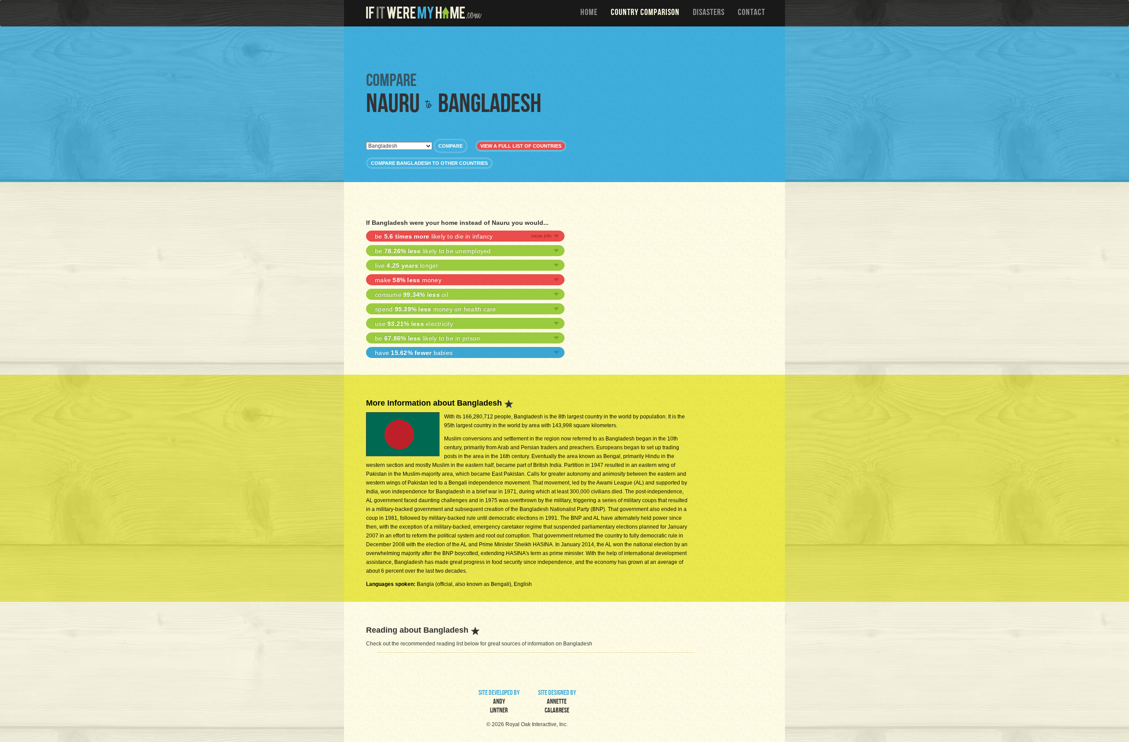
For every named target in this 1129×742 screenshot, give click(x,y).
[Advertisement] (566, 48)
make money (408, 279)
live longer (406, 265)
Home (589, 13)
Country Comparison (645, 13)
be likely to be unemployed (433, 250)
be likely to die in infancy (434, 236)
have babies (413, 352)
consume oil (411, 294)
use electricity (414, 323)
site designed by (557, 702)
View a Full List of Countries (520, 146)
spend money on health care (435, 309)
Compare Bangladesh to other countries (429, 163)
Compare (450, 146)
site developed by (499, 702)
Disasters (709, 13)
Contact (751, 13)
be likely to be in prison (427, 338)
